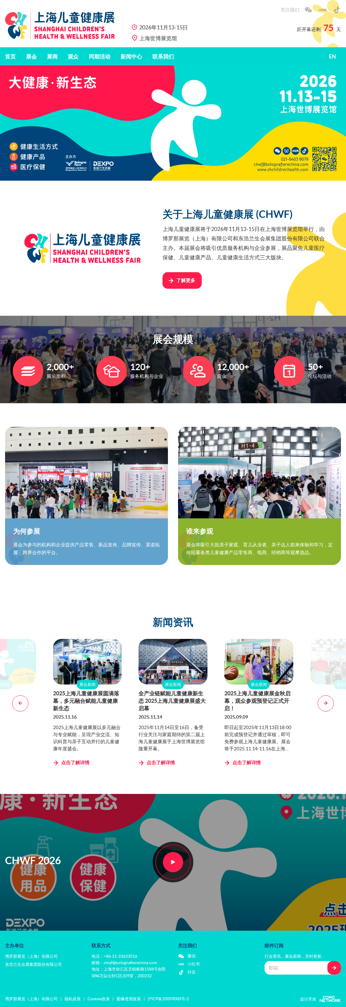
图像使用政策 (129, 999)
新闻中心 (131, 56)
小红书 (194, 964)
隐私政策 (73, 999)
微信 (192, 956)
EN (332, 56)
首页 (10, 56)
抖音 (192, 972)
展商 (52, 56)
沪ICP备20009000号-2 (168, 999)
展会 (31, 56)
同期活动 (99, 56)
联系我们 (163, 56)
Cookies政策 (99, 999)
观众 (73, 56)
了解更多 (185, 280)
